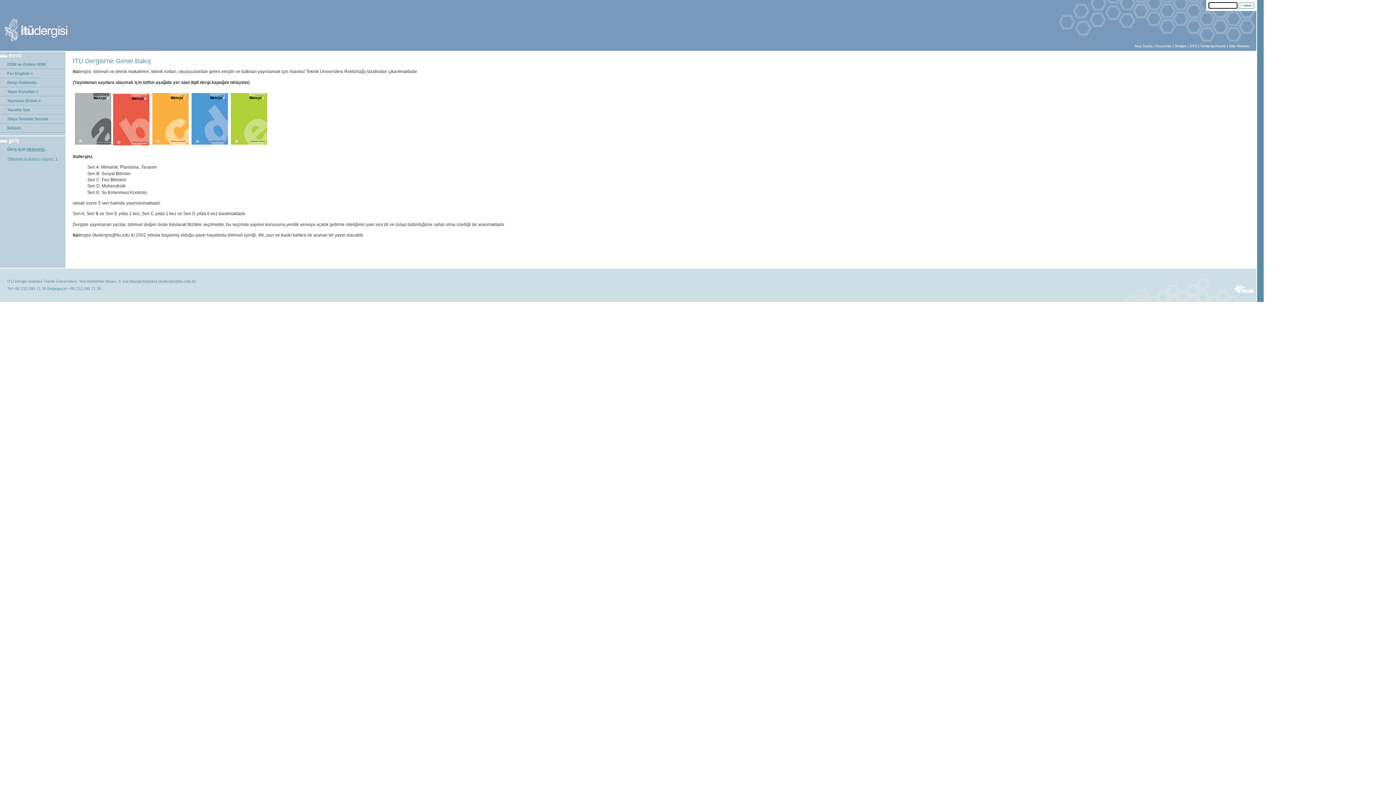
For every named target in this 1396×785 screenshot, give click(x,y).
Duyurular (1164, 46)
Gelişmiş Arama (1213, 46)
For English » (20, 73)
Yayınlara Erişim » (24, 100)
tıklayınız (36, 149)
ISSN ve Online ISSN (26, 64)
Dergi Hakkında (21, 82)
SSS (1193, 46)
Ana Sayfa (1143, 46)
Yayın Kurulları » (22, 91)
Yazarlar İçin (18, 110)
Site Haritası (1239, 46)
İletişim (1180, 46)
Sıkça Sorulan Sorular (27, 119)
